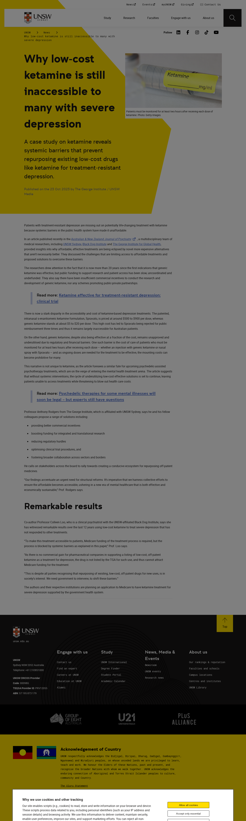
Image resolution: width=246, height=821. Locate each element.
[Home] (38, 18)
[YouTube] (215, 32)
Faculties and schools (204, 668)
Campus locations (200, 674)
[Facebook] (187, 32)
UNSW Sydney (72, 244)
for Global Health (149, 244)
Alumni (61, 687)
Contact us (64, 662)
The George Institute (125, 244)
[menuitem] (108, 18)
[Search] (232, 18)
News (47, 32)
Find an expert (67, 668)
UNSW (27, 32)
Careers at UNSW (68, 674)
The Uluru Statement (74, 785)
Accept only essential (188, 813)
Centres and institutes (205, 681)
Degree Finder (110, 668)
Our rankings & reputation (207, 662)
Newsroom (150, 665)
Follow (168, 32)
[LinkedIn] (178, 32)
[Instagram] (197, 32)
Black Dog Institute (94, 244)
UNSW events (153, 671)
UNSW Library (197, 687)
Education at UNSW (69, 681)
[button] (225, 623)
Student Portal (111, 674)
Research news (154, 677)
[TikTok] (206, 32)
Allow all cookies (188, 804)
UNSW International (114, 662)
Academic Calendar (113, 681)
